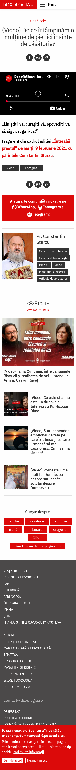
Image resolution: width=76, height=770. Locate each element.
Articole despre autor (53, 278)
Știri (7, 616)
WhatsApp (26, 206)
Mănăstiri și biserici (52, 272)
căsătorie (37, 521)
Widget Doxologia (18, 681)
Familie (9, 584)
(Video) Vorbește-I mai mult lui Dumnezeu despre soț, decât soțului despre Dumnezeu (49, 479)
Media (8, 610)
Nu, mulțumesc (37, 760)
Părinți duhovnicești (21, 642)
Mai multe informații (28, 751)
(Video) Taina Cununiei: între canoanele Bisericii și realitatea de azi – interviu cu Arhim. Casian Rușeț (37, 375)
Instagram (52, 206)
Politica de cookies (19, 718)
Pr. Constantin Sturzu (51, 239)
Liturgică (11, 590)
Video (10, 168)
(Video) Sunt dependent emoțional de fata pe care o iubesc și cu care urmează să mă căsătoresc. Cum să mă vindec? (50, 441)
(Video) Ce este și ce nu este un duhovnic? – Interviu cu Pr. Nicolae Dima (50, 404)
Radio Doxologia (17, 687)
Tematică (11, 655)
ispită (13, 529)
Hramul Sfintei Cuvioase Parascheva (32, 623)
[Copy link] (46, 57)
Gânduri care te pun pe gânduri (38, 545)
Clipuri (38, 537)
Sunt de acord (13, 760)
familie (13, 521)
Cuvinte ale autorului (53, 251)
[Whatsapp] (38, 57)
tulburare (35, 529)
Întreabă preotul (17, 603)
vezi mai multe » (38, 310)
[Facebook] (29, 57)
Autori (9, 635)
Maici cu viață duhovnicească (27, 648)
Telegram (41, 214)
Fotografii (31, 168)
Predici (43, 265)
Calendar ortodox (18, 674)
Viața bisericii (15, 571)
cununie (61, 521)
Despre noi (12, 712)
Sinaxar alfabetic (18, 661)
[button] (48, 4)
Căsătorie (38, 20)
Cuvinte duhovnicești (53, 258)
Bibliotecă (12, 597)
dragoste (60, 529)
